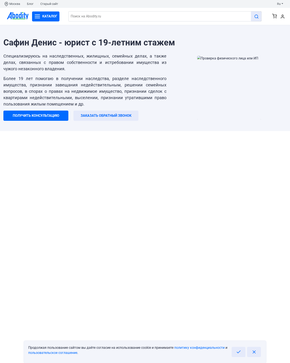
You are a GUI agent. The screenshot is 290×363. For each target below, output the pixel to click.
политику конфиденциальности (199, 348)
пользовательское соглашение (52, 353)
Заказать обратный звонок (106, 116)
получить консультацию (36, 116)
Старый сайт (49, 4)
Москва (14, 4)
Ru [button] (279, 4)
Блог (30, 4)
